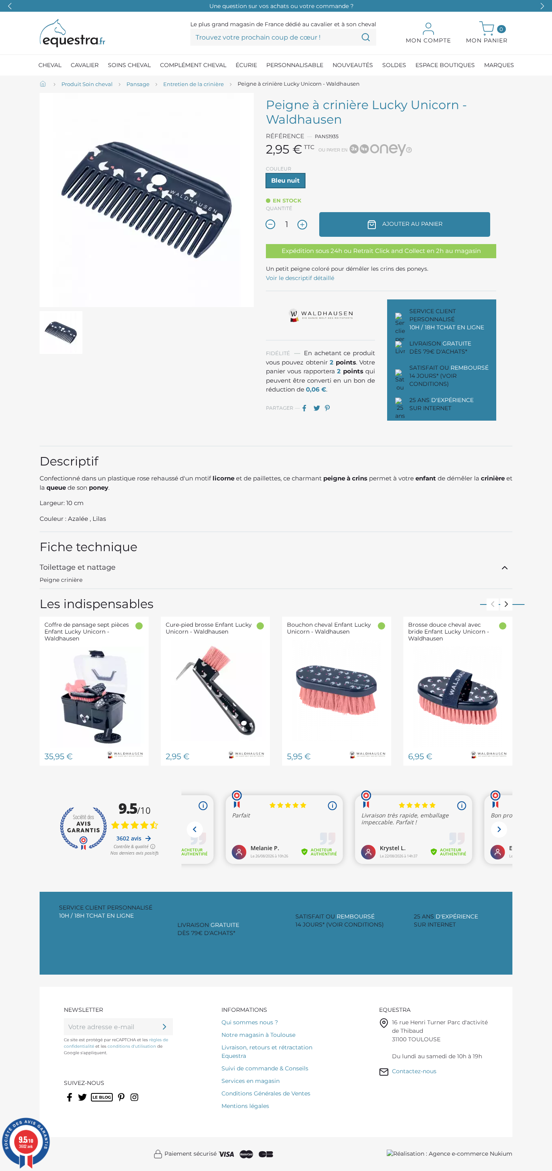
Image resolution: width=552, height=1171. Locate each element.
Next (506, 604)
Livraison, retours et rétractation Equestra (266, 1051)
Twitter (83, 1102)
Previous (493, 604)
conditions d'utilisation (131, 1046)
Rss (95, 1102)
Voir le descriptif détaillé (300, 278)
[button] (542, 6)
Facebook (70, 1102)
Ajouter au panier (411, 223)
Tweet (318, 408)
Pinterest (330, 408)
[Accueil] (44, 84)
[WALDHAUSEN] (320, 315)
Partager (307, 408)
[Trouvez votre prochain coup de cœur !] (365, 37)
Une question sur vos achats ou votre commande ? (281, 6)
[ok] (164, 1026)
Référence (285, 136)
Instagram (135, 1102)
